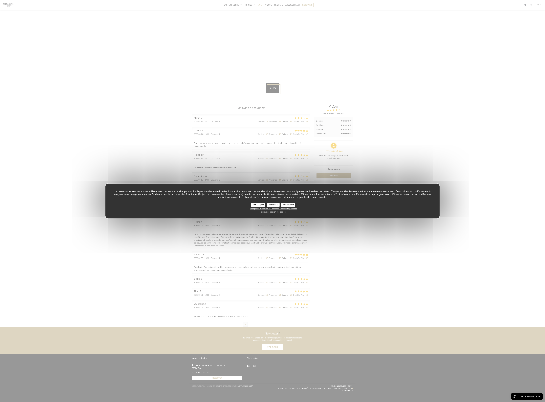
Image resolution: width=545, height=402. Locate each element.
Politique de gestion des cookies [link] (273, 212)
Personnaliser (288, 205)
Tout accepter (258, 205)
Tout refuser (273, 205)
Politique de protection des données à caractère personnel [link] (273, 209)
